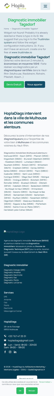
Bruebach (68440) (29, 183)
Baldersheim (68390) (40, 186)
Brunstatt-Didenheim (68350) (37, 159)
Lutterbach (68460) (33, 162)
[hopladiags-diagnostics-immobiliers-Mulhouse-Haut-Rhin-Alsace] (15, 4)
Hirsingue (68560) (21, 180)
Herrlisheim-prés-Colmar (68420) (18, 210)
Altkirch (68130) (26, 171)
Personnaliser (45, 382)
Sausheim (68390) (12, 165)
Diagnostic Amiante (12, 272)
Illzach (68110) (26, 156)
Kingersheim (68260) (13, 159)
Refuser (32, 390)
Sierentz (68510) (20, 192)
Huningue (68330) (12, 177)
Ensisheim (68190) (21, 168)
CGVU (23, 369)
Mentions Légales (11, 369)
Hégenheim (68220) (12, 201)
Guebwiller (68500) (12, 174)
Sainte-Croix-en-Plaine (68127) (26, 207)
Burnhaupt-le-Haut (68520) (17, 189)
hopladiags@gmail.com (21, 340)
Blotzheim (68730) (39, 180)
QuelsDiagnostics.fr (36, 369)
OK (20, 390)
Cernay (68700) (37, 168)
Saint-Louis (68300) (31, 174)
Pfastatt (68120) (41, 156)
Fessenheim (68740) (39, 198)
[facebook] (5, 352)
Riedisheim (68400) (13, 162)
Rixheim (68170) (29, 165)
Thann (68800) (41, 171)
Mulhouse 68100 (11, 156)
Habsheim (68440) (21, 186)
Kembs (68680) (10, 171)
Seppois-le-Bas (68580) (23, 204)
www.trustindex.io (22, 52)
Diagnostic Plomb (11, 280)
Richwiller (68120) (11, 183)
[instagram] (10, 352)
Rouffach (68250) (20, 198)
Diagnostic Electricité (13, 275)
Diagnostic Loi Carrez (13, 282)
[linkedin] (15, 352)
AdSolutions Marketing (35, 366)
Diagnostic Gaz (10, 277)
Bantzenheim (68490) (23, 195)
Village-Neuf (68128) (30, 177)
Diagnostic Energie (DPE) (14, 270)
